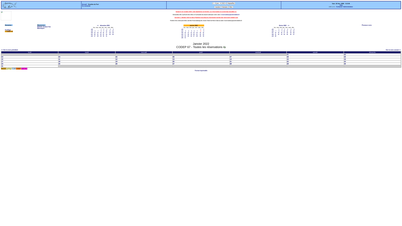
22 (100, 34)
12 (113, 31)
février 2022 (282, 25)
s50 (92, 32)
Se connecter (86, 6)
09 (345, 57)
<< (98, 25)
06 (173, 57)
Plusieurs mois (367, 25)
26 (113, 34)
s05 (182, 37)
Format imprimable (201, 70)
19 (113, 32)
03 (2, 57)
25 (110, 34)
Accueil (84, 4)
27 (94, 36)
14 (97, 32)
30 (103, 36)
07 (231, 57)
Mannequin (40, 28)
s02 (182, 32)
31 (106, 36)
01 (288, 54)
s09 (273, 36)
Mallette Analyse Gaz (44, 27)
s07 (273, 32)
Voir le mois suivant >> (393, 50)
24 (106, 34)
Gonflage (8, 30)
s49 (92, 31)
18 (110, 32)
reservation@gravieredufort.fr (231, 14)
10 (106, 31)
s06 (273, 31)
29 (100, 36)
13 (94, 32)
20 (94, 34)
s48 (92, 29)
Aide (341, 5)
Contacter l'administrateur (344, 7)
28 (97, 36)
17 (106, 32)
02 (345, 54)
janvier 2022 (194, 25)
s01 (182, 31)
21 (97, 34)
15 (100, 32)
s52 (92, 36)
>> (288, 25)
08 (288, 57)
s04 (182, 36)
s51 (92, 34)
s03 (182, 34)
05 (116, 57)
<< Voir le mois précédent (9, 50)
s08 (273, 34)
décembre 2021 (105, 25)
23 (103, 34)
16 (103, 32)
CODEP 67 (9, 31)
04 (59, 57)
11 (110, 31)
